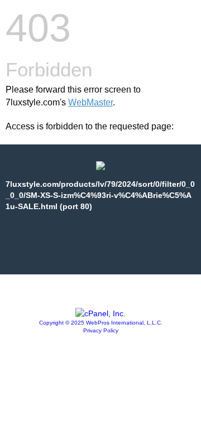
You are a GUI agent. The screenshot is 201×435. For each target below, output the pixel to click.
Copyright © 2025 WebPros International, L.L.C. (100, 323)
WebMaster (90, 102)
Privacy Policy (100, 330)
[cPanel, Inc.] (100, 313)
